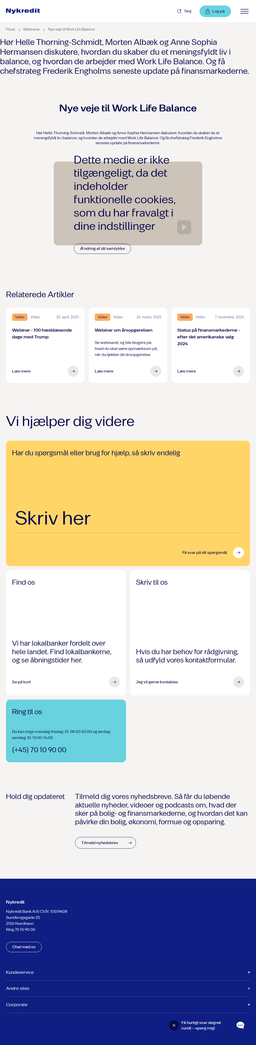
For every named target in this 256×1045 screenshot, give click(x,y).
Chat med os (24, 946)
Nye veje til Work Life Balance (71, 29)
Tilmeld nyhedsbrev (99, 842)
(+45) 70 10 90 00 (39, 750)
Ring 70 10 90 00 (20, 929)
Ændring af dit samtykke (102, 248)
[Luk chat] (174, 1025)
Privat (10, 29)
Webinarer (31, 29)
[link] (35, 11)
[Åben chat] (240, 1025)
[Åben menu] (244, 11)
